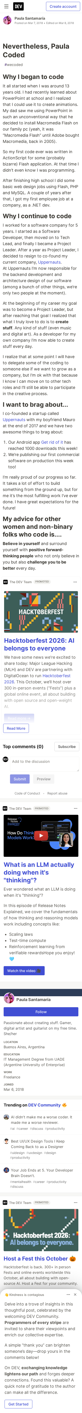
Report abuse (57, 793)
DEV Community (44, 1105)
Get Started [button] (18, 1404)
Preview (44, 779)
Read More (16, 728)
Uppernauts (49, 262)
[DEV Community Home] (18, 6)
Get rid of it (52, 442)
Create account (63, 6)
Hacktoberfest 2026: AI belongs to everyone (39, 644)
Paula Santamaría (30, 18)
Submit (20, 779)
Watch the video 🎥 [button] (24, 970)
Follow (41, 1011)
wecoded (14, 64)
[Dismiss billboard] (75, 1294)
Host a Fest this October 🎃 (40, 1258)
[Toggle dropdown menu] (75, 582)
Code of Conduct (27, 793)
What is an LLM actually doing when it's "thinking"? (39, 872)
